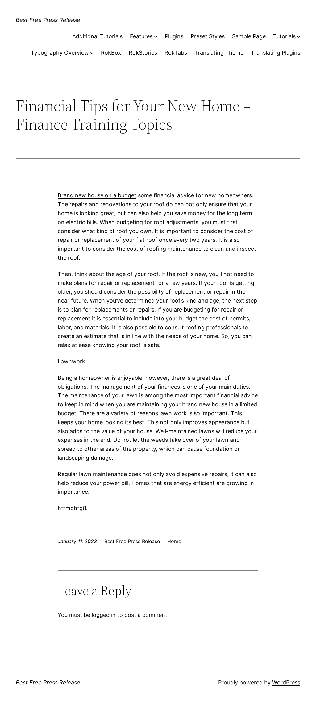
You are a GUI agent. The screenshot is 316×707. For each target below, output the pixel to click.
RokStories (143, 52)
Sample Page (249, 36)
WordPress (286, 682)
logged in (104, 615)
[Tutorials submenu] (298, 36)
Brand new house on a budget (97, 195)
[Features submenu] (155, 36)
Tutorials (284, 36)
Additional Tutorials (97, 36)
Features (141, 36)
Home (174, 541)
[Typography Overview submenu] (92, 53)
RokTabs (175, 52)
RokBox (111, 52)
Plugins (174, 36)
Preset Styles (208, 36)
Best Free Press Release (48, 20)
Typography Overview (60, 52)
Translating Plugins (275, 52)
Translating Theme (218, 52)
